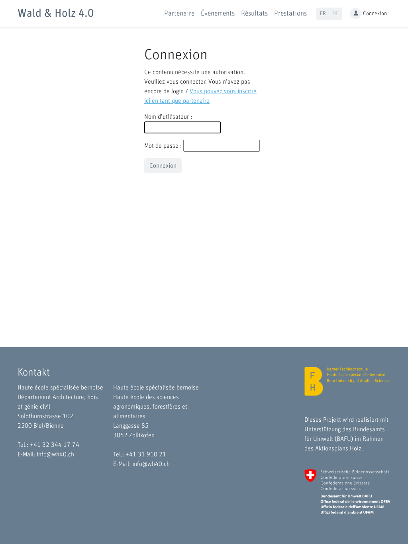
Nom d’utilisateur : (168, 116)
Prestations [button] (290, 13)
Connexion (375, 13)
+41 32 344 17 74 (54, 445)
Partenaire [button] (179, 13)
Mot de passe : (163, 146)
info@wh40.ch (55, 454)
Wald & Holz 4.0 (56, 13)
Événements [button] (218, 13)
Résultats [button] (254, 13)
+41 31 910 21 (146, 454)
